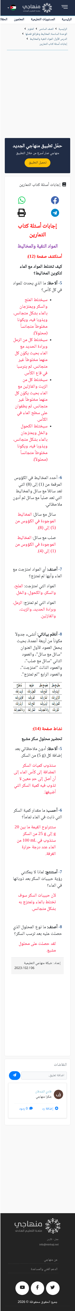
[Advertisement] (37, 95)
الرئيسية (67, 19)
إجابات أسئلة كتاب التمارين (53, 44)
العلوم (31, 29)
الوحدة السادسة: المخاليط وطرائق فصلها (46, 34)
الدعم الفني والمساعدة (44, 1269)
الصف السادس (46, 29)
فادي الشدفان (43, 1092)
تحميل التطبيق (37, 162)
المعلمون (19, 19)
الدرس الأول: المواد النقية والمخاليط (48, 39)
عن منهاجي (51, 1260)
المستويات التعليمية (43, 19)
